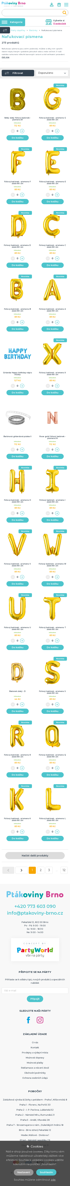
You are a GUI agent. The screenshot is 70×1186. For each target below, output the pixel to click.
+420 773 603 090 (35, 906)
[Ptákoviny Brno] (13, 4)
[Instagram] (40, 1020)
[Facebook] (28, 1020)
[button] (52, 4)
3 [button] (49, 870)
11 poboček (59, 23)
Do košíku (17, 137)
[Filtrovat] (5, 30)
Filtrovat (18, 73)
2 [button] (41, 870)
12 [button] (64, 870)
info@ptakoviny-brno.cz (35, 913)
